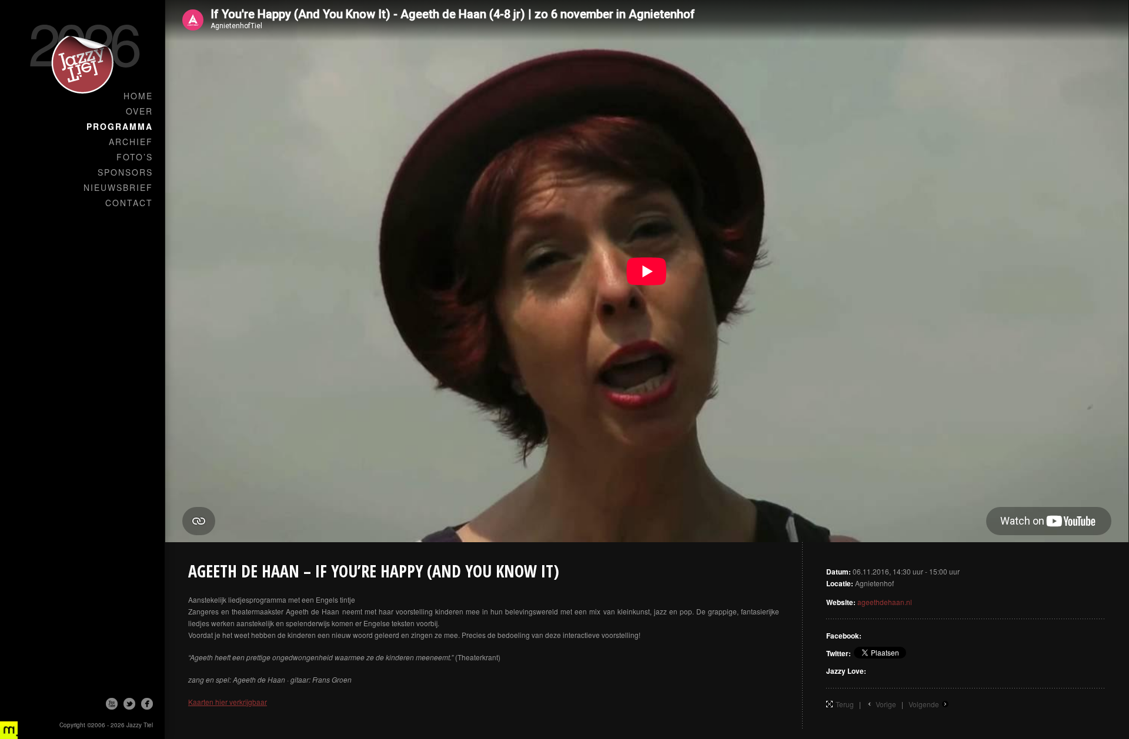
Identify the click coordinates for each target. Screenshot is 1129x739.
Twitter (129, 704)
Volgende (923, 704)
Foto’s (134, 157)
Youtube (112, 704)
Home (138, 96)
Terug (845, 704)
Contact (129, 203)
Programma (119, 126)
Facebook (147, 704)
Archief (131, 141)
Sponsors (125, 172)
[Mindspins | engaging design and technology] (9, 730)
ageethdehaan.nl (884, 602)
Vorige (886, 704)
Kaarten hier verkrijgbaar (227, 702)
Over (139, 111)
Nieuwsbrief (118, 187)
